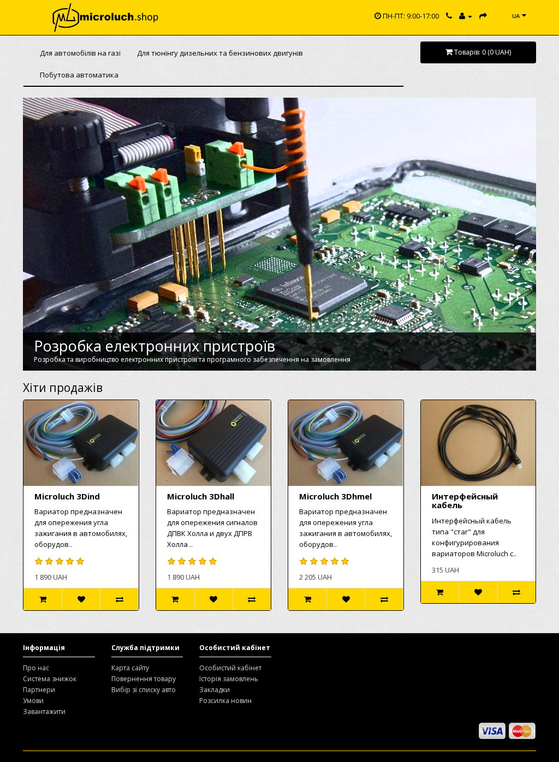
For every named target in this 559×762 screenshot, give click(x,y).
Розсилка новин (225, 700)
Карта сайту (130, 667)
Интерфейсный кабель (465, 501)
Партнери (39, 689)
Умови (33, 700)
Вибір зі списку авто (143, 689)
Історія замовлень (228, 678)
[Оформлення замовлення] (483, 16)
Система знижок (49, 678)
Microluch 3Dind (67, 496)
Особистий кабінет (230, 667)
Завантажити (44, 711)
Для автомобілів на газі (80, 53)
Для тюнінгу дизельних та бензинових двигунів (220, 53)
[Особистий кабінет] (465, 16)
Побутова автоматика (79, 75)
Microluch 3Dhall (200, 496)
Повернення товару (143, 678)
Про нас (36, 667)
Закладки (214, 689)
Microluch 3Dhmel (335, 496)
